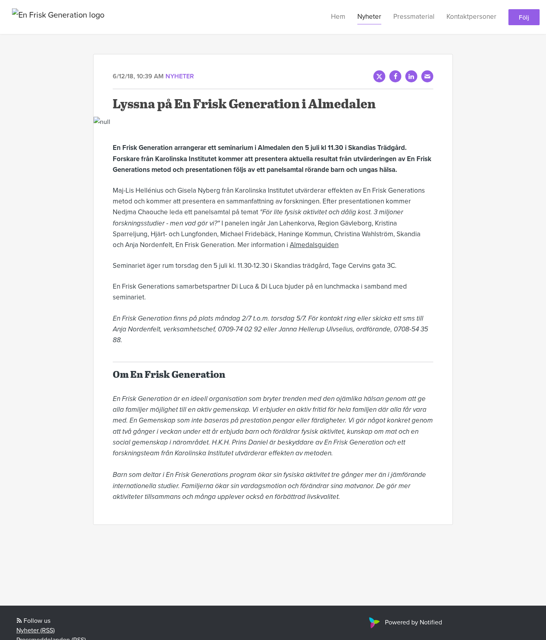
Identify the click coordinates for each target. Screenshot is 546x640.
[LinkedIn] (411, 76)
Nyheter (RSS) (35, 630)
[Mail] (427, 76)
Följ (524, 17)
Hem (338, 16)
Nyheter (369, 16)
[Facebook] (395, 76)
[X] (379, 76)
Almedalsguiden (314, 244)
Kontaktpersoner (471, 16)
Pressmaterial (413, 16)
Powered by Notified (413, 622)
